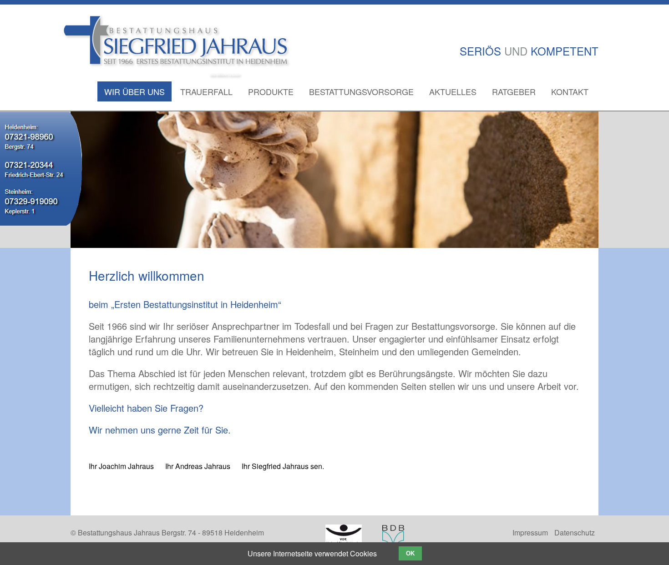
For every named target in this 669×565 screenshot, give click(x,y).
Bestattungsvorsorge (361, 91)
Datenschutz (574, 532)
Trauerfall (206, 91)
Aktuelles (452, 91)
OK (410, 553)
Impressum (530, 532)
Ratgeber (514, 91)
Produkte (271, 91)
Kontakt (569, 91)
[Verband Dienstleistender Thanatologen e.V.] (343, 537)
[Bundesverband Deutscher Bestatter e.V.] (393, 538)
